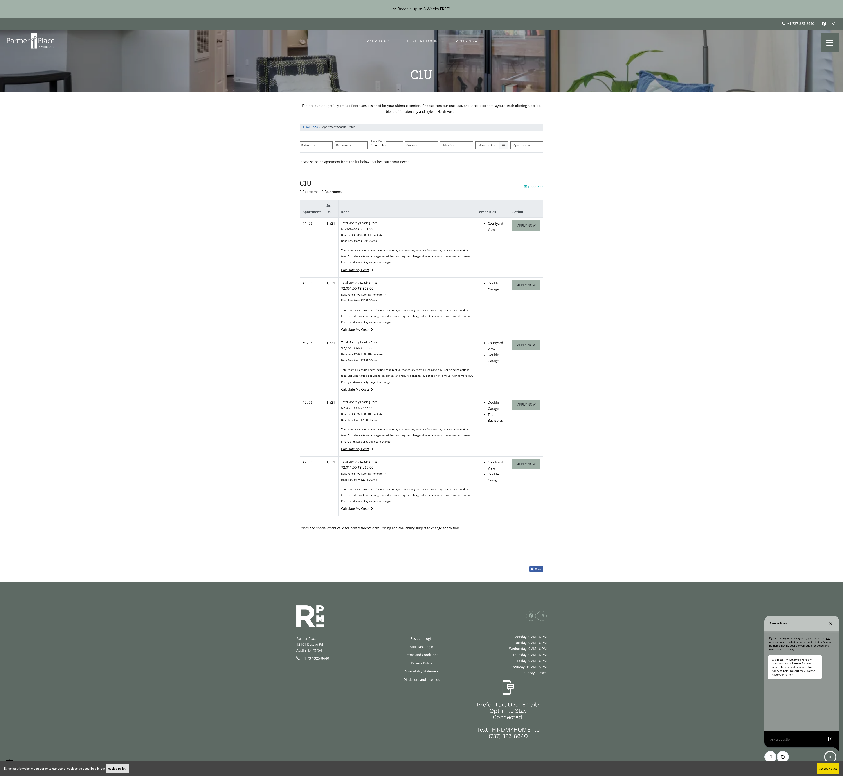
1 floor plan (379, 144)
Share (538, 569)
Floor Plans (310, 127)
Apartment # (521, 145)
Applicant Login (421, 646)
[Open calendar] (503, 145)
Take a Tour (377, 41)
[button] (421, 9)
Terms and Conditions (421, 654)
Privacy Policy (421, 663)
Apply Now (469, 40)
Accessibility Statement (421, 671)
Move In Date (487, 145)
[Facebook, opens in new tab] (824, 23)
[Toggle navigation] (830, 42)
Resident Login (425, 40)
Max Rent (449, 145)
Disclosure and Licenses (421, 679)
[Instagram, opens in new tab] (833, 23)
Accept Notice (828, 769)
